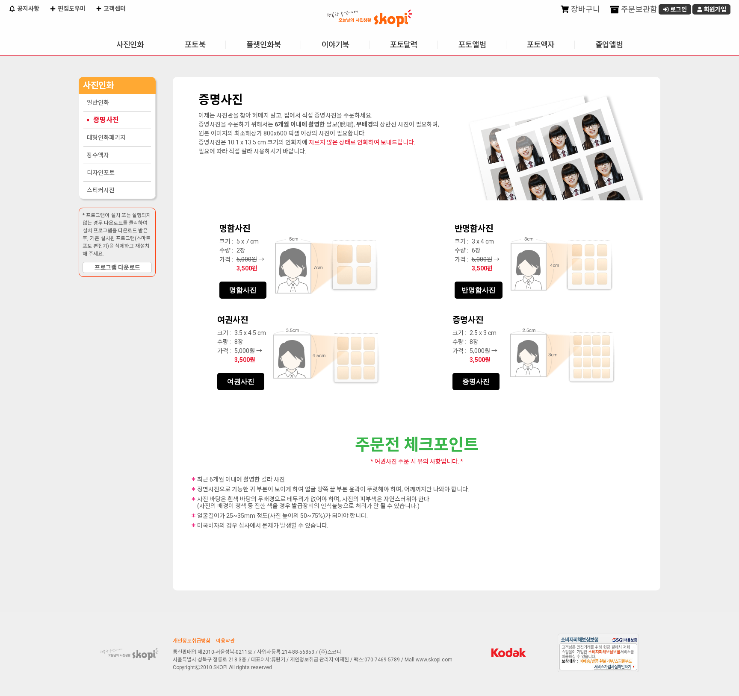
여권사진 (240, 381)
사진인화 (130, 44)
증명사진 (106, 120)
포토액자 (540, 44)
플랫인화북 (263, 44)
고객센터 (114, 8)
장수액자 (98, 155)
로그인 (678, 9)
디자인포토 (101, 172)
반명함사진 (478, 290)
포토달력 (403, 44)
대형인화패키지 (106, 137)
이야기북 (335, 44)
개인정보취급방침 (191, 641)
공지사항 (27, 8)
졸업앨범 (609, 44)
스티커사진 (101, 190)
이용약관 (225, 641)
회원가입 (714, 9)
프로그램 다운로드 (117, 267)
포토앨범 (472, 44)
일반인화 (98, 102)
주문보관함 (638, 9)
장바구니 (584, 9)
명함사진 (243, 290)
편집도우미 (71, 8)
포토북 (195, 44)
